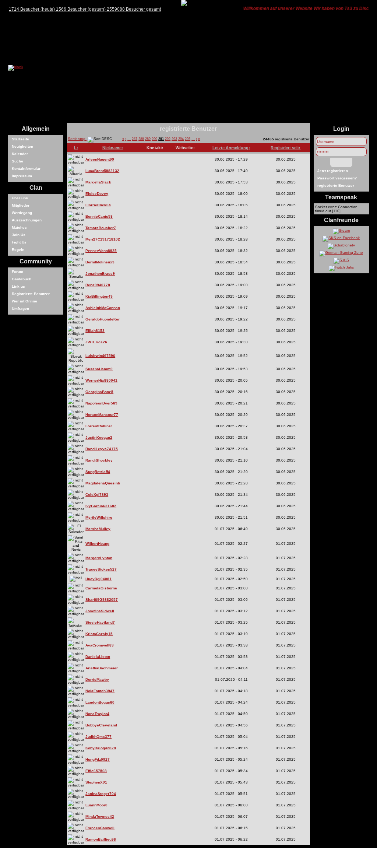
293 (174, 139)
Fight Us (19, 242)
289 (148, 139)
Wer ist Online (24, 301)
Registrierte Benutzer (31, 294)
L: (76, 148)
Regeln (18, 250)
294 (181, 139)
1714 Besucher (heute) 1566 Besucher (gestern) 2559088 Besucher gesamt (85, 9)
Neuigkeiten (22, 146)
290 (154, 139)
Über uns (20, 198)
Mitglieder (20, 205)
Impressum (22, 176)
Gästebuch (21, 279)
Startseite (20, 139)
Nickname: (112, 148)
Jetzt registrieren (332, 171)
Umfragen (20, 308)
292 (167, 139)
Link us (18, 286)
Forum (17, 272)
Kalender (20, 154)
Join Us (18, 235)
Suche (17, 161)
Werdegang (22, 213)
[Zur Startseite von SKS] (15, 67)
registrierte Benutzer (335, 185)
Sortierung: (77, 139)
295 (187, 139)
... (129, 139)
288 (141, 139)
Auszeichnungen (27, 220)
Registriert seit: (285, 148)
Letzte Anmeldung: (231, 148)
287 (134, 139)
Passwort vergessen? (337, 178)
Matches (19, 227)
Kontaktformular (26, 169)
